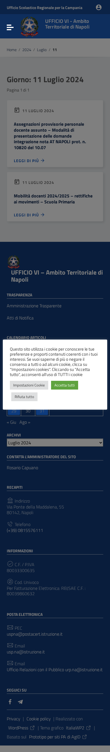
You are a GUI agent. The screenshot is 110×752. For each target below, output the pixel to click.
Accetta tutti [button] (64, 385)
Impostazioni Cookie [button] (29, 385)
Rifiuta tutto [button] (24, 396)
